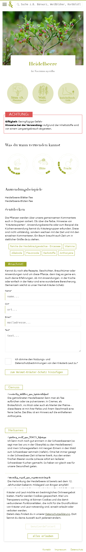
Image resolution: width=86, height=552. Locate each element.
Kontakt (47, 549)
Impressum (60, 549)
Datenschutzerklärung (57, 514)
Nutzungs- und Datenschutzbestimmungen (32, 361)
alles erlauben (43, 536)
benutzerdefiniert (43, 526)
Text (7, 330)
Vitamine (70, 246)
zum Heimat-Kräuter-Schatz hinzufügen (36, 372)
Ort (7, 304)
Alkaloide (16, 253)
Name (8, 291)
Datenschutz (77, 549)
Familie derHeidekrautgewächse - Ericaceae (35, 246)
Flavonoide (32, 253)
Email (8, 317)
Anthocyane (66, 253)
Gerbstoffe (49, 253)
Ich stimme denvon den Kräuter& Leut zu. (46, 361)
